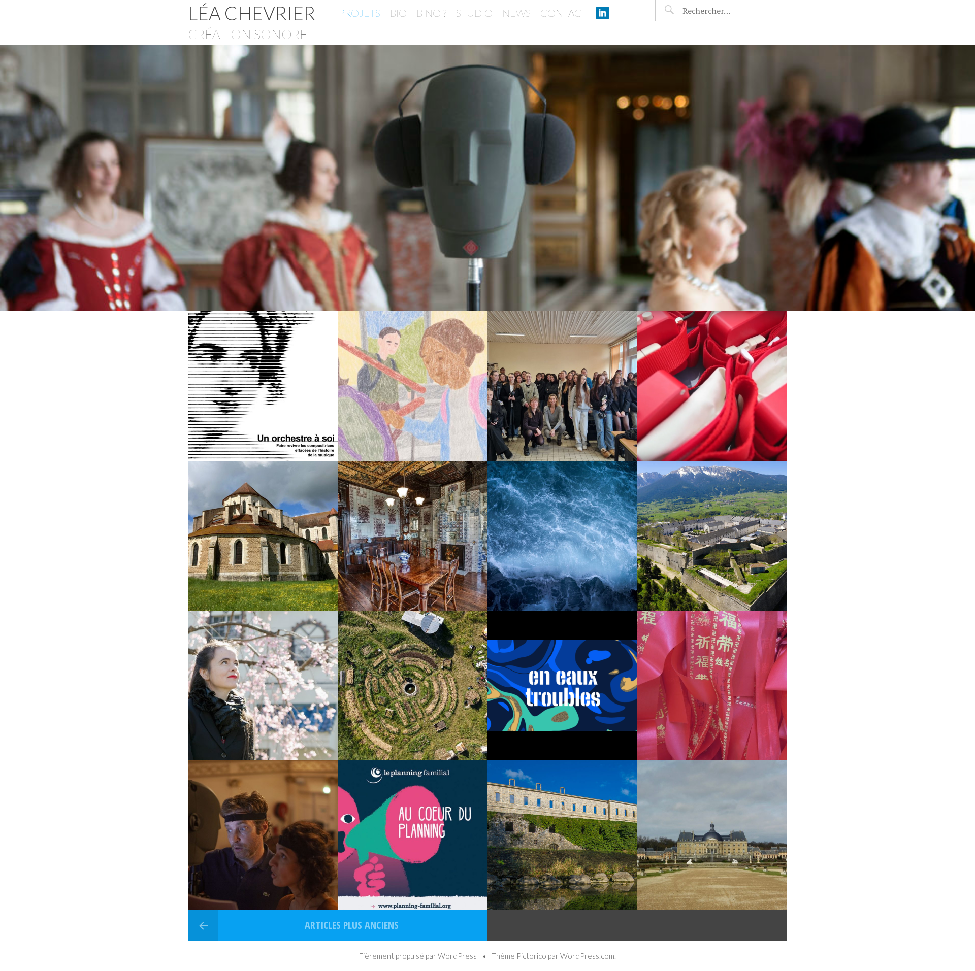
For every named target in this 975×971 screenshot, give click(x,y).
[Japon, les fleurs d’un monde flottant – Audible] (263, 685)
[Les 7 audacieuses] (562, 386)
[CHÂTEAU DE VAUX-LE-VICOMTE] (712, 835)
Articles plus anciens (350, 925)
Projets (359, 13)
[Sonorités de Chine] (712, 685)
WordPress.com (587, 955)
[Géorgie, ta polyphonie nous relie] (712, 536)
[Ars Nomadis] (712, 386)
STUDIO (474, 13)
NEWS (516, 13)
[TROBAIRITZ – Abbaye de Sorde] (562, 835)
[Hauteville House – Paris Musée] (413, 536)
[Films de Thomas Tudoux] (413, 386)
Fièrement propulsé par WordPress (418, 955)
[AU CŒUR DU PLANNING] (413, 835)
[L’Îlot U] (413, 685)
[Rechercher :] (725, 10)
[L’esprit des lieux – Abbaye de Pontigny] (263, 536)
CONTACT (563, 13)
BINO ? (431, 13)
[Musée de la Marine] (562, 536)
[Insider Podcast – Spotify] (562, 685)
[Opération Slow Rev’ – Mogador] (263, 835)
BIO (398, 13)
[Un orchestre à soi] (263, 386)
